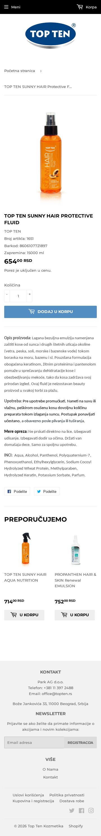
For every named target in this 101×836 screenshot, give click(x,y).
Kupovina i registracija (33, 801)
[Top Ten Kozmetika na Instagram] (91, 811)
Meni (15, 7)
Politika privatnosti (66, 795)
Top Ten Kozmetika (45, 826)
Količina (12, 285)
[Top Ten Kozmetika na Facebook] (81, 811)
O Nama (50, 769)
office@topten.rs (57, 693)
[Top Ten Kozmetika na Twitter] (72, 811)
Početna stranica (19, 70)
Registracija (80, 743)
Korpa (91, 7)
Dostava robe (71, 801)
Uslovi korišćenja (28, 795)
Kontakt (50, 777)
